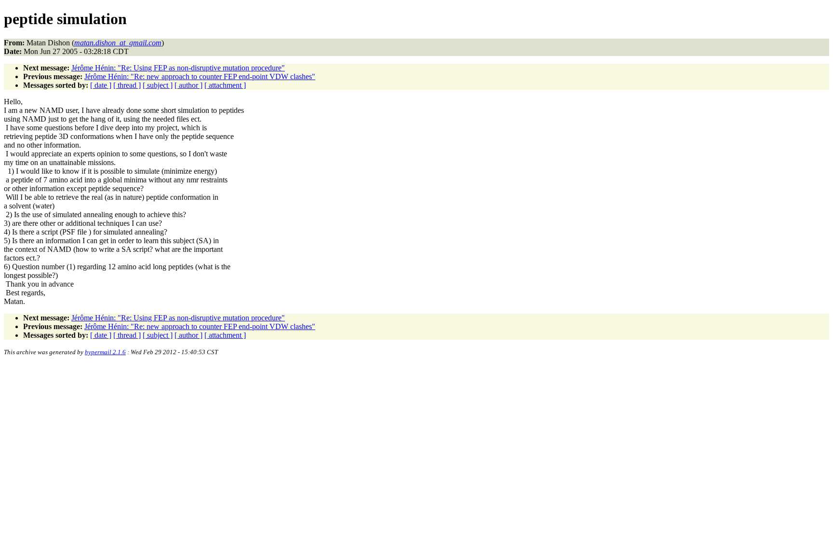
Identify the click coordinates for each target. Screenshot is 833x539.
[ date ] (100, 85)
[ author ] (188, 85)
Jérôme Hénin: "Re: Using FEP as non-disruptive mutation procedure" (178, 68)
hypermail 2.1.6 (105, 352)
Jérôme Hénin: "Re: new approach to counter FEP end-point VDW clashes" (199, 76)
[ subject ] (158, 85)
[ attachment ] (225, 85)
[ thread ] (127, 85)
